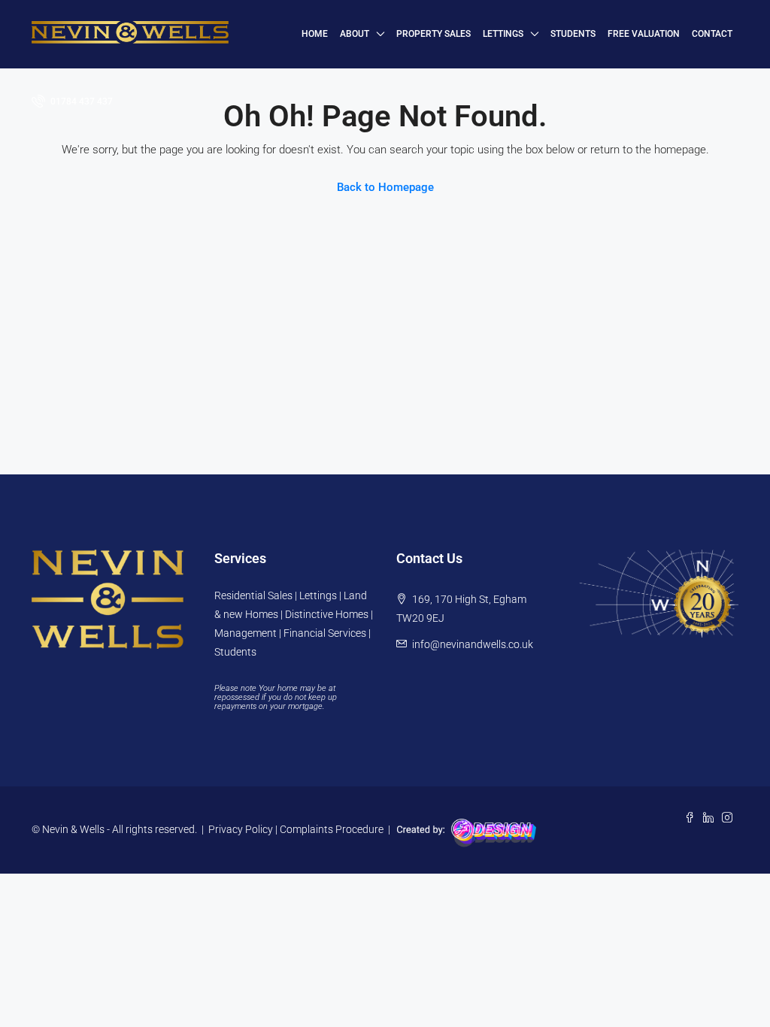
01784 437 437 (80, 101)
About (354, 34)
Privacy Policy (240, 829)
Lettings (503, 34)
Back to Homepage (385, 187)
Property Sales (433, 34)
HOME (315, 34)
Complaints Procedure (331, 829)
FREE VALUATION (644, 34)
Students (573, 34)
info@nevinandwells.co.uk (472, 644)
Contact (712, 34)
